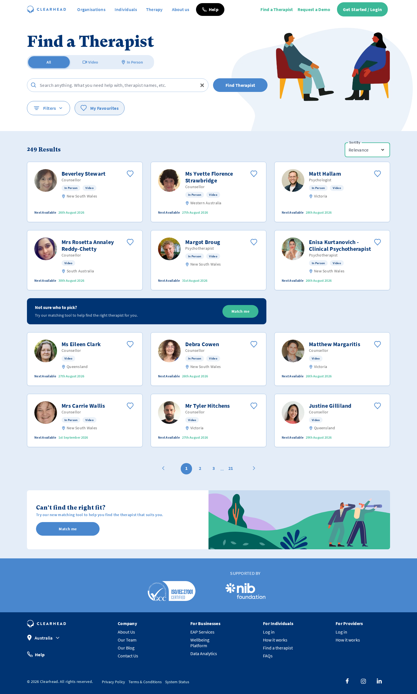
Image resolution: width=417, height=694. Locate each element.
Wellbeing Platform (199, 642)
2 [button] (200, 468)
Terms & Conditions (145, 681)
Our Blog (126, 648)
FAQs (268, 656)
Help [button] (40, 654)
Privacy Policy (113, 681)
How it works (275, 640)
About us (180, 9)
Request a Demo (314, 9)
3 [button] (213, 468)
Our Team (127, 640)
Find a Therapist (276, 9)
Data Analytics (203, 653)
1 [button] (186, 468)
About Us (126, 632)
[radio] (49, 62)
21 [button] (230, 468)
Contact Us (128, 656)
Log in (269, 632)
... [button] (222, 469)
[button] (210, 9)
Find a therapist (278, 648)
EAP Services (202, 632)
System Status (177, 681)
